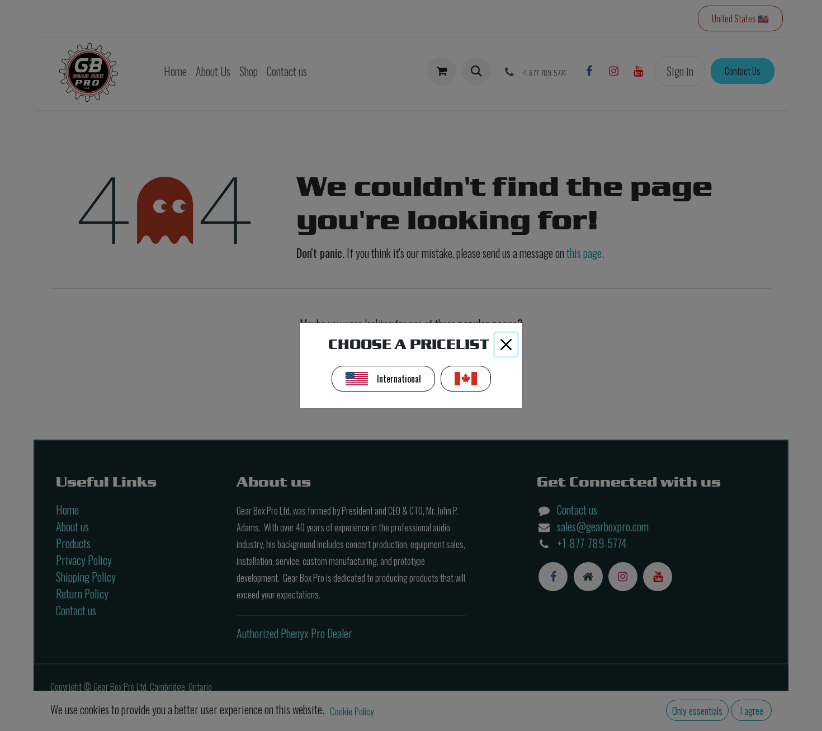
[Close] (506, 344)
